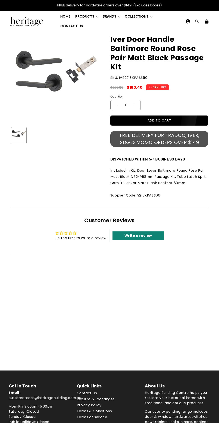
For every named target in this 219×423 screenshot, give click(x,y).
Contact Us (87, 393)
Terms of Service (92, 417)
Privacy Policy (89, 405)
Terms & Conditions (94, 411)
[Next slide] (95, 135)
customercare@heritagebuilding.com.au (45, 397)
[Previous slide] (15, 135)
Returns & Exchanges (96, 399)
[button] (86, 16)
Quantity (116, 96)
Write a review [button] (138, 235)
